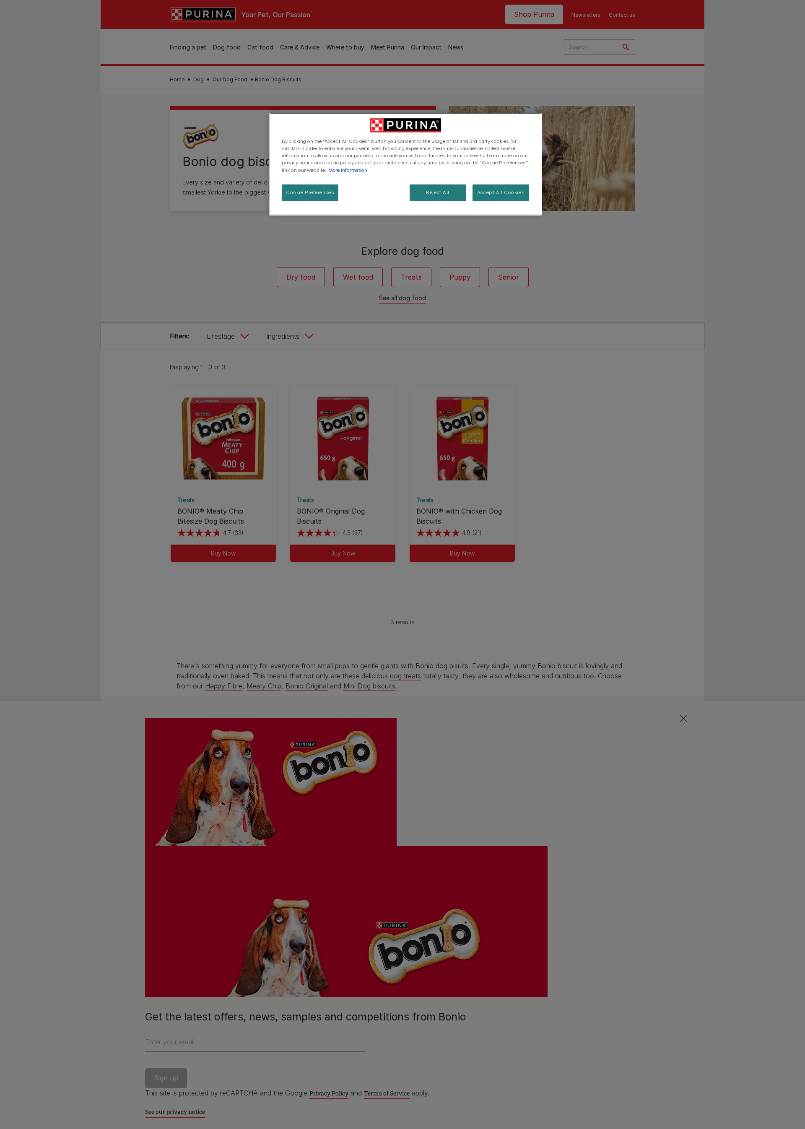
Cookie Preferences (310, 192)
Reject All (437, 192)
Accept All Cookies (501, 192)
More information (347, 170)
